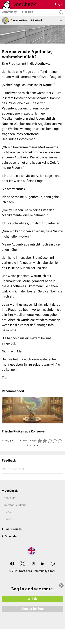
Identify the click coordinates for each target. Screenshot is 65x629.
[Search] (60, 12)
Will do (33, 598)
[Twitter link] (22, 564)
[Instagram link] (33, 564)
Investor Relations (15, 505)
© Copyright (8, 440)
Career (8, 519)
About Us (9, 498)
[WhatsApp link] (53, 564)
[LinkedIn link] (43, 564)
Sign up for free (32, 609)
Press (7, 512)
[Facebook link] (12, 564)
